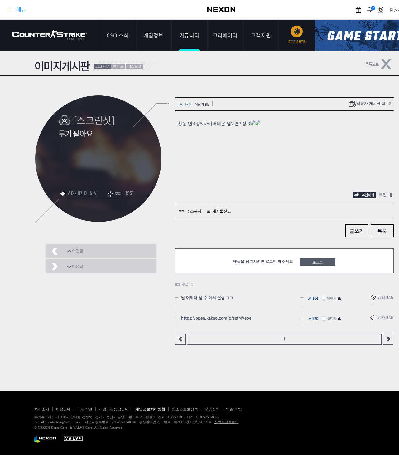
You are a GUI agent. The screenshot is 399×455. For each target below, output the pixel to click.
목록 (382, 231)
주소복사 (193, 211)
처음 (180, 339)
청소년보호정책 (185, 409)
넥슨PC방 (234, 409)
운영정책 (211, 409)
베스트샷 (134, 66)
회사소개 (41, 409)
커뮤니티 (189, 35)
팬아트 (118, 66)
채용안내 (63, 409)
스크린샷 (102, 66)
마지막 (388, 339)
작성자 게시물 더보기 (375, 103)
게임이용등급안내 (114, 409)
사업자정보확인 (226, 422)
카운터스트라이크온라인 (50, 35)
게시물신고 (221, 211)
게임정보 (153, 35)
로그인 (318, 262)
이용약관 (84, 409)
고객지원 (261, 35)
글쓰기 (357, 231)
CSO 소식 (117, 35)
